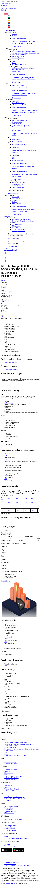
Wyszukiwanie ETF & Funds (13, 819)
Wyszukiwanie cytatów (19, 54)
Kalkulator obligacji (18, 203)
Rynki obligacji (16, 139)
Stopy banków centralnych (20, 127)
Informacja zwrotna (10, 864)
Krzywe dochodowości (19, 64)
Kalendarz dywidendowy (19, 87)
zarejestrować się (10, 883)
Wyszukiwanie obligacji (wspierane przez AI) (25, 53)
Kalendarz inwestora (18, 58)
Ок (2, 882)
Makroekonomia (17, 141)
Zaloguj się (4, 8)
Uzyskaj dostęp (5, 581)
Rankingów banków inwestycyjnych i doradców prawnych (23, 68)
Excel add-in (15, 197)
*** (2, 298)
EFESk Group (8, 403)
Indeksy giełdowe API (18, 231)
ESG (13, 61)
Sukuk (14, 63)
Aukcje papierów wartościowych (14, 776)
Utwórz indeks (8, 809)
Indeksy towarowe (17, 160)
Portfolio (14, 35)
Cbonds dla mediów (18, 187)
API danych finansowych (19, 229)
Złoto (13, 159)
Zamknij (3, 10)
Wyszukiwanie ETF (18, 101)
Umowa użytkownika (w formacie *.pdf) (16, 865)
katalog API (15, 222)
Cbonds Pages (16, 71)
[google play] (18, 851)
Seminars (11, 193)
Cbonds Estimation (10, 747)
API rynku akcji (16, 226)
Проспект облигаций (11, 369)
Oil (13, 157)
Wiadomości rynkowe (18, 182)
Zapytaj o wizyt (12, 246)
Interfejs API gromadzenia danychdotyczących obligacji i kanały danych (23, 220)
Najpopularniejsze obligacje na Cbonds (15, 755)
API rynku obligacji (18, 224)
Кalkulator (7, 844)
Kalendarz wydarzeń (18, 56)
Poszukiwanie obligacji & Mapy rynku (23, 51)
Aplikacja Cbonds (17, 198)
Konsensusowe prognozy (19, 144)
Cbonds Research (17, 186)
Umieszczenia (8, 773)
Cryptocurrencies (17, 122)
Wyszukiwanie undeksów (19, 120)
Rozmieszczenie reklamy (11, 862)
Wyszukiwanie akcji (18, 85)
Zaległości (7, 771)
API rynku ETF (16, 227)
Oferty (6, 774)
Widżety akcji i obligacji (11, 789)
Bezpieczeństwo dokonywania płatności (16, 838)
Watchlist (14, 34)
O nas (6, 248)
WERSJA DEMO (13, 238)
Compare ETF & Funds (19, 104)
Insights (16, 193)
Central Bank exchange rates (20, 125)
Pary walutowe (16, 123)
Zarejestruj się (12, 8)
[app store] (6, 851)
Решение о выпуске (10, 362)
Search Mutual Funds (18, 103)
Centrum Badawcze (18, 184)
